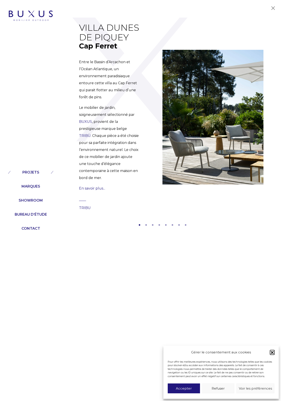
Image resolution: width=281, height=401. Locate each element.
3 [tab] (152, 224)
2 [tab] (146, 224)
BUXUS (85, 122)
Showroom (31, 200)
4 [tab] (159, 224)
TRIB (83, 136)
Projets (30, 172)
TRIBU (85, 208)
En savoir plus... (92, 188)
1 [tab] (139, 224)
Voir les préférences (255, 388)
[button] (272, 352)
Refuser (218, 388)
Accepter (184, 388)
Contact (31, 228)
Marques (31, 186)
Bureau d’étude (31, 214)
